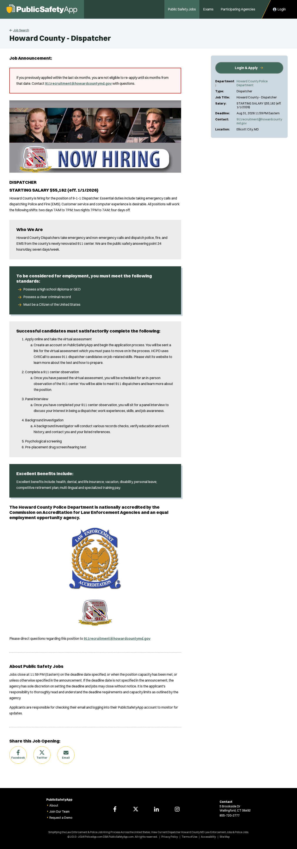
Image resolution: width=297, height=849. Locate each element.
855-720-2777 (230, 815)
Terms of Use (189, 836)
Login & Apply (246, 68)
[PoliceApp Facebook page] (115, 809)
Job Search (21, 30)
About (53, 805)
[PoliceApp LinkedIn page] (156, 809)
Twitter (42, 757)
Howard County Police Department (252, 83)
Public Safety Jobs (182, 9)
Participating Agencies (238, 9)
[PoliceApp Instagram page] (177, 809)
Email (66, 757)
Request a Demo (60, 818)
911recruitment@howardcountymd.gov (259, 121)
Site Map (225, 836)
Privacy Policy (169, 836)
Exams (208, 9)
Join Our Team (59, 812)
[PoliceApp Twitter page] (136, 809)
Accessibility (208, 836)
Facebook (18, 757)
